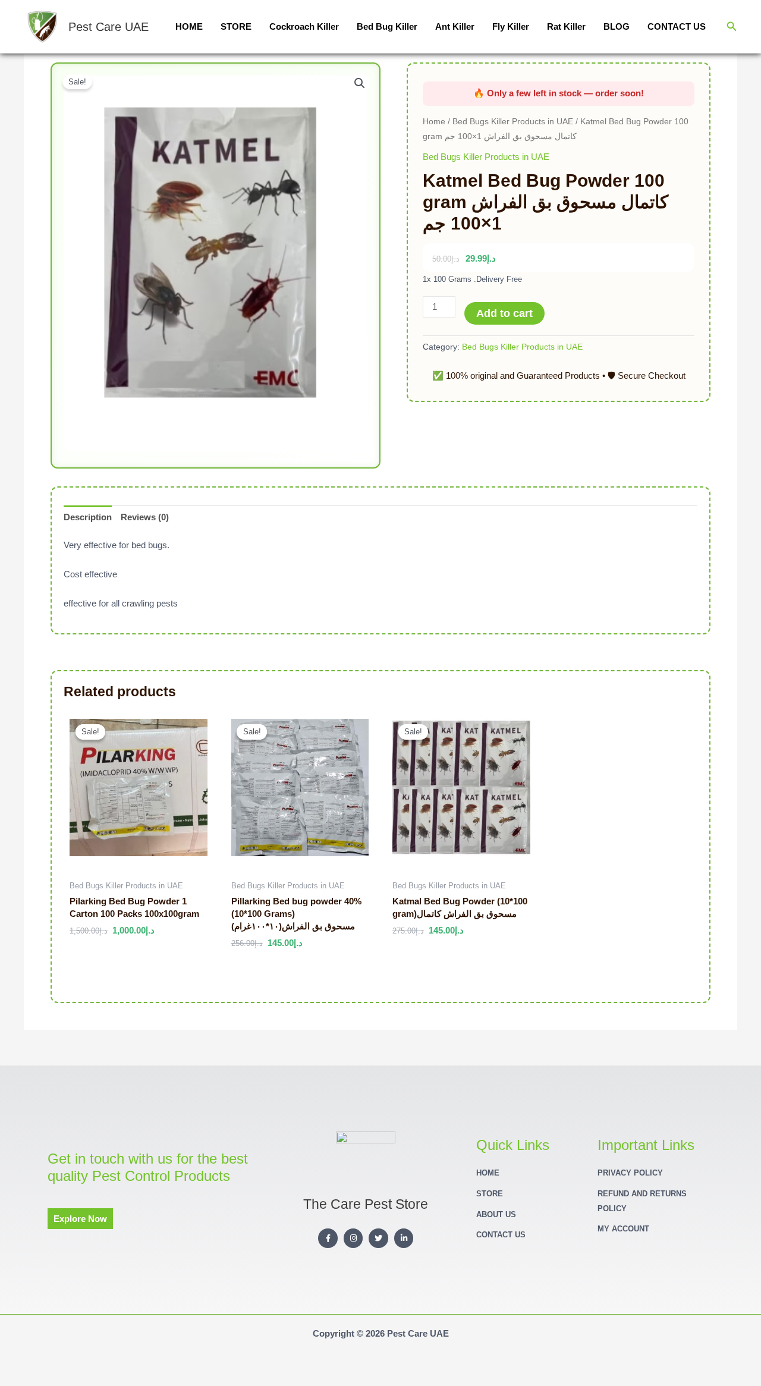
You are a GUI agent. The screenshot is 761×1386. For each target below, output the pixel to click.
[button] (732, 26)
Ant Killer (454, 26)
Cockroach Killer (304, 26)
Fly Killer (510, 26)
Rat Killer (566, 26)
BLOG (616, 26)
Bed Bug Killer (387, 26)
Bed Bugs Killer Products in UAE (512, 121)
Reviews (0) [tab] (145, 517)
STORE (236, 26)
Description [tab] (88, 517)
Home (434, 121)
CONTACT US (676, 26)
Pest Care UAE (108, 26)
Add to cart (504, 313)
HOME (189, 26)
